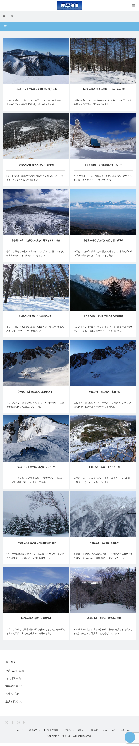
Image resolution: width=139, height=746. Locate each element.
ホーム (20, 730)
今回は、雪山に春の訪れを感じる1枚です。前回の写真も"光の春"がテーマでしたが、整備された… (35, 329)
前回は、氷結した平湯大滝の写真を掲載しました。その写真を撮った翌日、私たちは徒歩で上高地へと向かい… (35, 631)
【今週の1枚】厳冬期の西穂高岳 (103, 543)
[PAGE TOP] (130, 737)
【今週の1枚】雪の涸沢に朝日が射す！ (36, 391)
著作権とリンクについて (103, 730)
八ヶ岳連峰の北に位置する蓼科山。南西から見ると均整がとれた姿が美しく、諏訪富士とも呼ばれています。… (103, 631)
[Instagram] (18, 722)
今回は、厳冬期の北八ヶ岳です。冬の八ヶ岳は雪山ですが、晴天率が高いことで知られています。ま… (35, 253)
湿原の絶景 (11, 686)
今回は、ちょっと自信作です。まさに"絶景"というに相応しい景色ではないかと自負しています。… (103, 480)
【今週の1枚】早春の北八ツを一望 (103, 467)
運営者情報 (52, 730)
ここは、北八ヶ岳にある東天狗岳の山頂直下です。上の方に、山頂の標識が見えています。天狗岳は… (34, 480)
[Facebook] (12, 722)
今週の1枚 (11, 670)
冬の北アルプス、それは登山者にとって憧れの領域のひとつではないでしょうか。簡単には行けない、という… (103, 556)
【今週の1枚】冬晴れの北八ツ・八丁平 (103, 165)
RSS (24, 722)
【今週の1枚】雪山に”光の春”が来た (36, 316)
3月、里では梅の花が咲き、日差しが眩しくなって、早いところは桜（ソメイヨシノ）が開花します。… (35, 556)
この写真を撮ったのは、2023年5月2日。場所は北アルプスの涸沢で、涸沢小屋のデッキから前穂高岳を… (102, 404)
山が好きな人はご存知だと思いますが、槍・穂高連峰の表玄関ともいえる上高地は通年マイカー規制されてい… (103, 329)
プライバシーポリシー (74, 730)
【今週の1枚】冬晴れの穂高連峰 (36, 618)
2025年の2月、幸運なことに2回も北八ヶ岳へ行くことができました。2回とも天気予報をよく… (35, 178)
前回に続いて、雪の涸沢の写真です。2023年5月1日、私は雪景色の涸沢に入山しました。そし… (35, 404)
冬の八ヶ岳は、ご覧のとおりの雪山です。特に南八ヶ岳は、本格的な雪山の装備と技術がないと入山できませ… (35, 102)
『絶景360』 (66, 736)
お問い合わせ (127, 730)
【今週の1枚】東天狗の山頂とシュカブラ (36, 467)
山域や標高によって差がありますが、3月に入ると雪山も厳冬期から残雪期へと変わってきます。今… (103, 102)
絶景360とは (35, 730)
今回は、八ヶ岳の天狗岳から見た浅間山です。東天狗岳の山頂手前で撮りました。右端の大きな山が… (103, 253)
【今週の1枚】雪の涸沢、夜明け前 (103, 391)
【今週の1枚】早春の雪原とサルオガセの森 (103, 89)
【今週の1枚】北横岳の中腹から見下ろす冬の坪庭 (35, 240)
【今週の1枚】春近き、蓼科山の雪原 (103, 618)
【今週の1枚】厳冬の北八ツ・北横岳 (36, 165)
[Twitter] (7, 722)
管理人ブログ (13, 693)
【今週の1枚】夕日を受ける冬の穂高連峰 (103, 316)
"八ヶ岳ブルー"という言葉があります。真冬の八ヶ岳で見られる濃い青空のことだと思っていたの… (103, 178)
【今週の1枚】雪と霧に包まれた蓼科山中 (36, 543)
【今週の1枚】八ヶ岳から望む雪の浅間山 (103, 240)
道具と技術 (11, 701)
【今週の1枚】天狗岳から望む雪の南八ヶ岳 (35, 89)
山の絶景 (10, 678)
